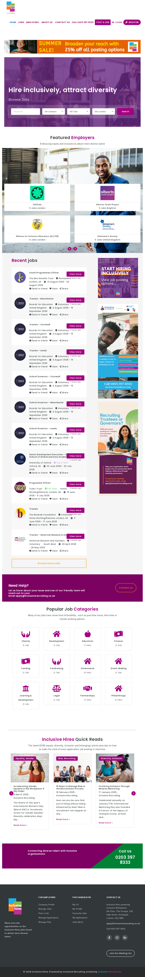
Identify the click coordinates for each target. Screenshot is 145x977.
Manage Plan (45, 922)
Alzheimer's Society (37, 236)
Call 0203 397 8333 (83, 22)
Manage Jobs (45, 909)
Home (13, 22)
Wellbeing (63, 761)
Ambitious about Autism (107, 204)
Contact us (62, 22)
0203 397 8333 (125, 859)
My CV (75, 904)
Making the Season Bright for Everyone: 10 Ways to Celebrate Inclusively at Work (72, 790)
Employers (32, 22)
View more (75, 274)
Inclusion (32, 758)
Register (133, 22)
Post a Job (102, 22)
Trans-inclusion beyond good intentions (112, 787)
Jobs (21, 22)
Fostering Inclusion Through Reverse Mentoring (29, 787)
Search (125, 111)
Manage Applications (48, 917)
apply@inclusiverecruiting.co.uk (123, 923)
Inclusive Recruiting (24, 795)
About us (47, 22)
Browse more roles (49, 563)
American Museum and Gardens (107, 236)
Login (118, 22)
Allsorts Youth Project (37, 204)
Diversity (21, 758)
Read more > (21, 822)
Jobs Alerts (77, 922)
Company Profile (47, 904)
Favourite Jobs (79, 913)
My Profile (77, 909)
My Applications (80, 917)
